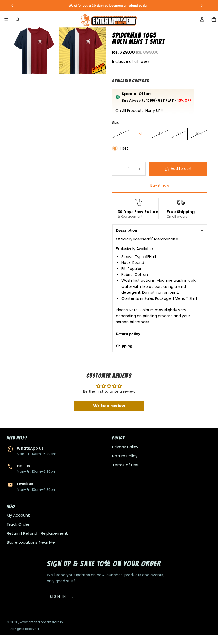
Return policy (128, 333)
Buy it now (159, 185)
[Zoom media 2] (82, 50)
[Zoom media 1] (34, 50)
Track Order (18, 524)
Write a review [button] (109, 406)
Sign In (58, 596)
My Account (18, 515)
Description (126, 230)
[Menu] (6, 19)
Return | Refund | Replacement (37, 533)
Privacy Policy (125, 447)
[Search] (17, 19)
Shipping (124, 345)
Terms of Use (125, 465)
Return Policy (124, 456)
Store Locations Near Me (31, 542)
